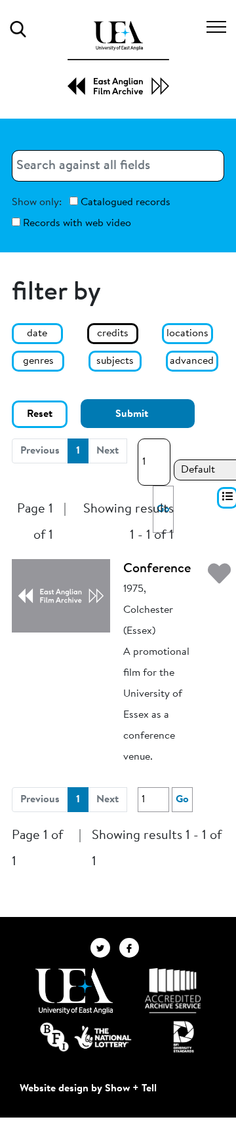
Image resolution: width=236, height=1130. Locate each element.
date (37, 333)
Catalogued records (124, 202)
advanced (192, 361)
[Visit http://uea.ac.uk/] (73, 991)
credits (112, 333)
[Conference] (61, 595)
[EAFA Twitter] (104, 947)
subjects (115, 361)
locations (187, 333)
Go (182, 799)
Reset (39, 414)
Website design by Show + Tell (88, 1088)
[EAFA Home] (118, 58)
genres (38, 361)
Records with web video (75, 223)
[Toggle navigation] (216, 29)
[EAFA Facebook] (132, 947)
